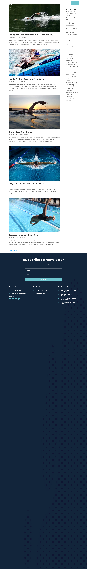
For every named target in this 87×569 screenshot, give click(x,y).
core (76, 47)
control (72, 47)
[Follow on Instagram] (16, 299)
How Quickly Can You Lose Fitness (68, 295)
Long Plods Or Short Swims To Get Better (27, 183)
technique (75, 92)
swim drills (72, 78)
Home (38, 3)
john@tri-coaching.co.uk (19, 293)
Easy (74, 48)
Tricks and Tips (70, 98)
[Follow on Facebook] (10, 299)
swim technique (69, 92)
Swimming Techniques (70, 85)
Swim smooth (69, 90)
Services (44, 3)
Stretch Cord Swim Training (21, 132)
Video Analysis (68, 100)
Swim (68, 78)
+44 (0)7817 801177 (17, 290)
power (67, 62)
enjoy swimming (69, 52)
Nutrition (68, 60)
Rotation (71, 64)
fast (73, 52)
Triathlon (69, 96)
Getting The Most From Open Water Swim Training (31, 35)
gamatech (12, 37)
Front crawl (69, 58)
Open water (73, 60)
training (69, 94)
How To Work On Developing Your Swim (26, 79)
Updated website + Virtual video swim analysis (71, 13)
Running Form (69, 68)
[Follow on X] (13, 299)
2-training (24, 37)
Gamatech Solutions (59, 310)
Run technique (68, 72)
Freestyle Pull (69, 56)
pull (71, 62)
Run (75, 64)
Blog (68, 3)
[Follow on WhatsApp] (19, 299)
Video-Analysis (60, 3)
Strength (73, 76)
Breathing (73, 45)
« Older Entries (13, 250)
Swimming (71, 82)
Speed (67, 74)
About (51, 3)
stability (72, 74)
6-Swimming (25, 81)
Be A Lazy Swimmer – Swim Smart (24, 235)
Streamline (68, 76)
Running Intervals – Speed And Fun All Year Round (69, 298)
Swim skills (69, 88)
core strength (69, 48)
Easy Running (68, 50)
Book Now (75, 3)
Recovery (75, 62)
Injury (74, 58)
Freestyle (69, 55)
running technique (69, 70)
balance (68, 45)
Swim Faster (68, 80)
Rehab (67, 64)
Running (74, 66)
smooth (74, 72)
